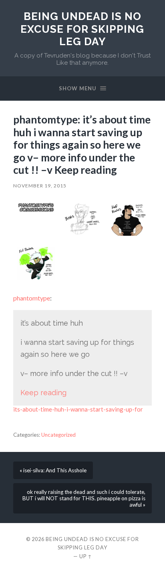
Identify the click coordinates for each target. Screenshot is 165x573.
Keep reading (43, 392)
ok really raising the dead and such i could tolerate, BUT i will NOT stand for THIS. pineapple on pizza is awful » (83, 498)
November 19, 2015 (39, 186)
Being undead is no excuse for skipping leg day (82, 29)
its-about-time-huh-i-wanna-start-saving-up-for (78, 409)
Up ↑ (85, 556)
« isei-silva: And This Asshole (53, 470)
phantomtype (31, 298)
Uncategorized (58, 435)
